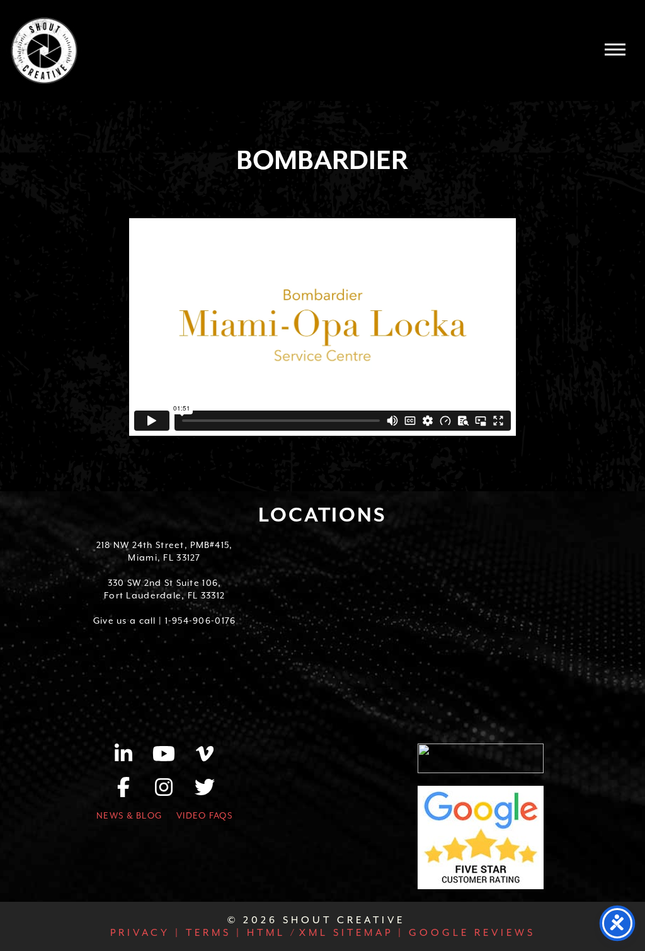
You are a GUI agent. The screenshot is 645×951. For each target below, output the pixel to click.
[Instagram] (171, 791)
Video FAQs (204, 815)
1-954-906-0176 (200, 621)
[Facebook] (130, 791)
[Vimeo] (204, 758)
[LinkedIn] (130, 758)
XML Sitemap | (351, 932)
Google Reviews (469, 932)
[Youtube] (171, 758)
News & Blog (129, 815)
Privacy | (145, 932)
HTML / (269, 932)
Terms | (211, 932)
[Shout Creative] (44, 50)
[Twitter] (204, 791)
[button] (615, 49)
